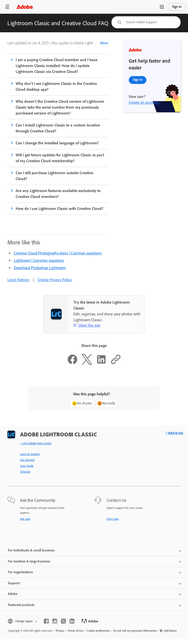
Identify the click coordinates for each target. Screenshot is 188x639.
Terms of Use (75, 630)
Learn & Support (30, 454)
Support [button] (14, 583)
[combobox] (146, 22)
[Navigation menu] (7, 6)
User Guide (27, 466)
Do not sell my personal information (135, 630)
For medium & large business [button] (29, 561)
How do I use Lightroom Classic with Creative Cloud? (60, 208)
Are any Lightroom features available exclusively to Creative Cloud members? (58, 193)
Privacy (60, 630)
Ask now (25, 519)
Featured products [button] (21, 605)
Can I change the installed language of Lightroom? (57, 143)
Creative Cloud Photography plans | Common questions (58, 253)
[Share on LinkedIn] (101, 363)
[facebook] (46, 621)
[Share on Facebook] (72, 363)
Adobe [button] (12, 594)
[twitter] (63, 621)
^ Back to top (174, 433)
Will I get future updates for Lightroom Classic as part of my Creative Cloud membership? (60, 158)
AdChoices (170, 630)
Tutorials (25, 471)
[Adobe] (25, 6)
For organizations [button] (20, 572)
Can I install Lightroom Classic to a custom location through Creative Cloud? (58, 128)
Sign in (177, 7)
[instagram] (54, 621)
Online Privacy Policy (55, 279)
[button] (162, 7)
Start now (113, 519)
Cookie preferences (98, 630)
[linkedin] (72, 621)
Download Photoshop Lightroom (40, 267)
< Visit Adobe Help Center (35, 443)
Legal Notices (18, 279)
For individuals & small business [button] (31, 550)
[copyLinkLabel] (115, 363)
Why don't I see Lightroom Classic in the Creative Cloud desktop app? (56, 86)
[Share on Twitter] (87, 363)
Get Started (27, 460)
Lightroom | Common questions (39, 260)
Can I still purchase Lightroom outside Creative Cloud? (54, 176)
